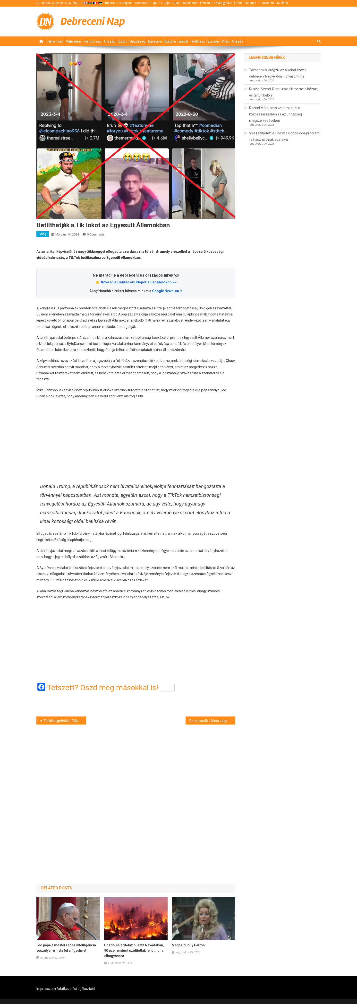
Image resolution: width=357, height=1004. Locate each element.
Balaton (110, 3)
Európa (165, 3)
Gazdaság (137, 41)
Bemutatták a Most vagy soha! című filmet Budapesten (212, 721)
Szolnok (282, 3)
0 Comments (96, 234)
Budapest (125, 3)
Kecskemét (190, 3)
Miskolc (207, 3)
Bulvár (183, 41)
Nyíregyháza (224, 3)
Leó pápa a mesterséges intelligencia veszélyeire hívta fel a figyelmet (66, 947)
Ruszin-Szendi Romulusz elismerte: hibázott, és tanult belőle (283, 92)
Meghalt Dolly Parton (188, 945)
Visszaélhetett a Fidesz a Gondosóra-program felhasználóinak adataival (284, 136)
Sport (122, 41)
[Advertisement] (135, 441)
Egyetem (155, 41)
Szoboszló (267, 3)
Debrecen (141, 3)
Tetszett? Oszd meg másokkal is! (102, 687)
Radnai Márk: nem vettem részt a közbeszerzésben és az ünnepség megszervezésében (275, 114)
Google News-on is (167, 291)
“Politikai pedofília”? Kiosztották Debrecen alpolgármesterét (64, 721)
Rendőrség (93, 41)
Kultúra (170, 41)
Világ (225, 41)
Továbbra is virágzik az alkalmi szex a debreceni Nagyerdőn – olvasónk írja (277, 73)
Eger (155, 3)
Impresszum (46, 989)
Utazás (237, 41)
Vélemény (74, 41)
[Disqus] (135, 795)
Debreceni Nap (92, 21)
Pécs (239, 3)
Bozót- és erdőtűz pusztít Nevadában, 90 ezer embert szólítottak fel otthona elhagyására (134, 950)
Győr (177, 3)
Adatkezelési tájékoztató (76, 989)
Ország (109, 41)
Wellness (198, 41)
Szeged (251, 3)
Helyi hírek (55, 41)
